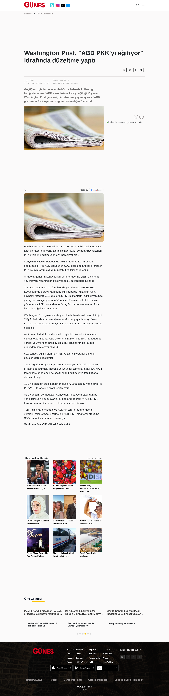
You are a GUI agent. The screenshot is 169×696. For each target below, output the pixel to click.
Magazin (70, 658)
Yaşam (69, 662)
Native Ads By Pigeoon (94, 458)
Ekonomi (79, 649)
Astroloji (92, 654)
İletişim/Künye (33, 679)
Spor (68, 654)
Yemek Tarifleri (95, 658)
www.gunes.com (84, 687)
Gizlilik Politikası (98, 679)
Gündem (70, 649)
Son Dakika (108, 662)
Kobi (91, 662)
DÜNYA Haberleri (45, 14)
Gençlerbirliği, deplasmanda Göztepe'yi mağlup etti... (90, 488)
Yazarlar (106, 649)
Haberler (28, 14)
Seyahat (92, 649)
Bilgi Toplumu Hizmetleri (129, 679)
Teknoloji (79, 658)
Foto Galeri (107, 654)
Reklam (53, 679)
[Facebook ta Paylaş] (136, 70)
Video (105, 658)
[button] (136, 117)
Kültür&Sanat (81, 662)
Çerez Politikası (73, 679)
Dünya (78, 654)
